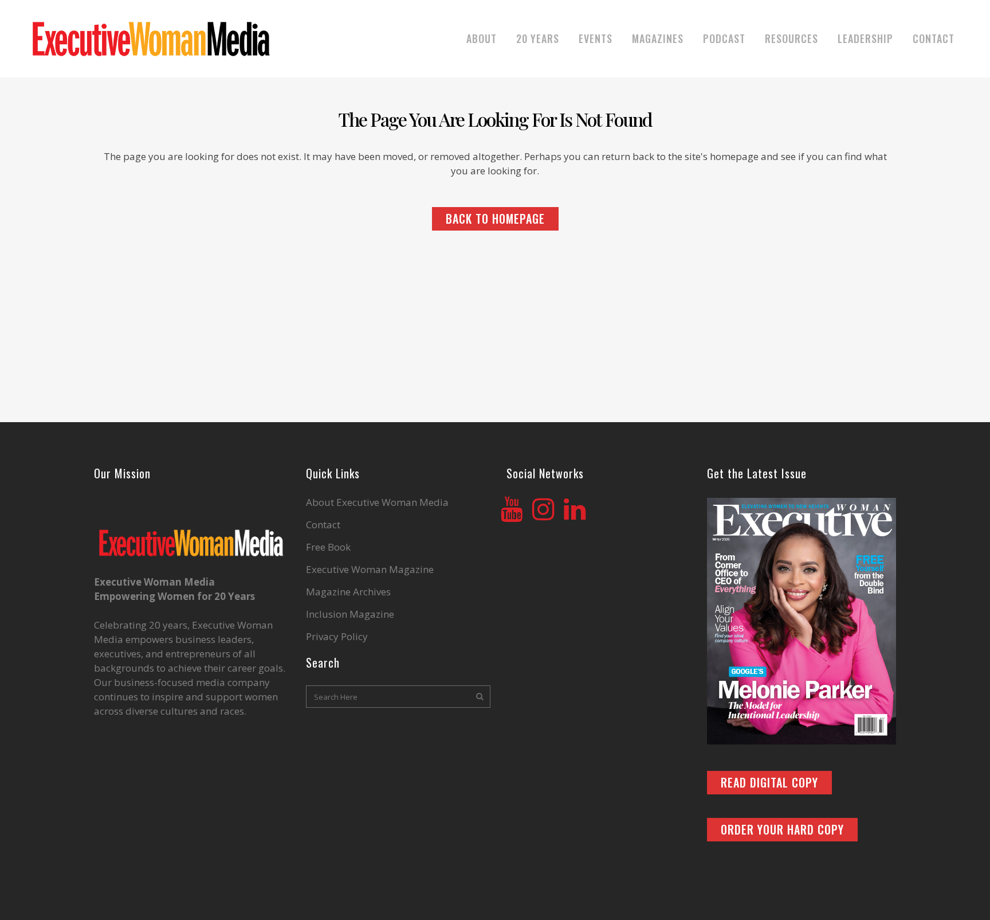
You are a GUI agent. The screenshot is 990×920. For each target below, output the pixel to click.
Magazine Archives (348, 592)
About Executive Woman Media (377, 502)
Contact (323, 525)
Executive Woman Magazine (370, 569)
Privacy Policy (337, 636)
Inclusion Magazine (350, 614)
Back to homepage (495, 218)
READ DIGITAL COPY (769, 782)
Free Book (328, 547)
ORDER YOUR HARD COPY (782, 829)
